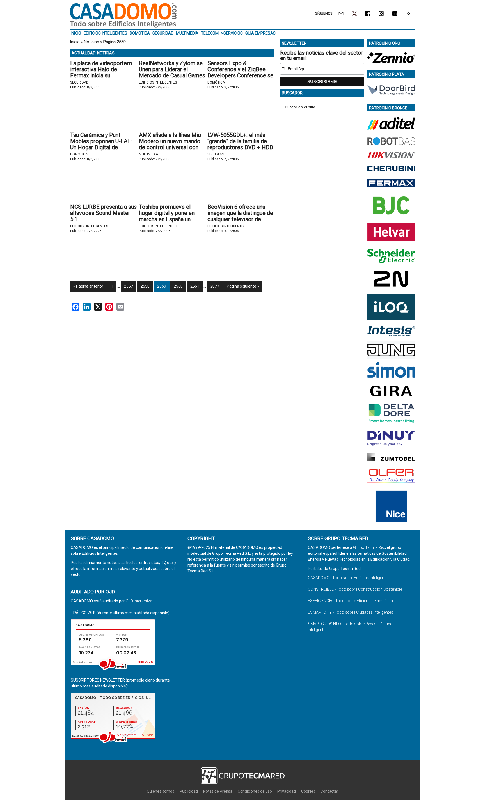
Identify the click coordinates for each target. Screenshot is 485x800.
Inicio (75, 41)
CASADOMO (123, 15)
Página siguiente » (243, 286)
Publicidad (189, 791)
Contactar (329, 791)
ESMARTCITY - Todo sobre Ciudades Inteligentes (350, 612)
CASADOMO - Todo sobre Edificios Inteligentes (349, 578)
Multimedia (148, 154)
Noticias (91, 41)
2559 (161, 286)
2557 (128, 286)
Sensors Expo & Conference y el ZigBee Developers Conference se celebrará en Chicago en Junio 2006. (240, 75)
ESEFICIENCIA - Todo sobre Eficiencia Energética (350, 601)
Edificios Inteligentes (158, 82)
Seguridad (79, 82)
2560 (178, 286)
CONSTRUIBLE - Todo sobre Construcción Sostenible (355, 589)
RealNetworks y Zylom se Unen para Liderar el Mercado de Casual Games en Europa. (172, 72)
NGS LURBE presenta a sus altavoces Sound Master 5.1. (103, 213)
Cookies (308, 791)
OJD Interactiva (139, 601)
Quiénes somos (160, 791)
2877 (214, 286)
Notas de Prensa (217, 791)
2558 (145, 286)
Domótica (216, 82)
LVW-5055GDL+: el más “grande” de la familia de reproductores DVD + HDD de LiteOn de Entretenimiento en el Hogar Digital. (240, 150)
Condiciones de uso (255, 791)
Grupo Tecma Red (369, 547)
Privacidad (286, 791)
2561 (194, 286)
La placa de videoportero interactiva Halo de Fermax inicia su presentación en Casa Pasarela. (101, 75)
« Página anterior (88, 286)
